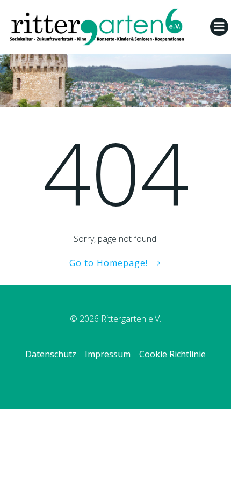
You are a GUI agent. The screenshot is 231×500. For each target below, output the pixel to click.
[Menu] (219, 27)
